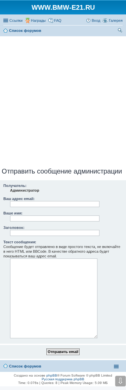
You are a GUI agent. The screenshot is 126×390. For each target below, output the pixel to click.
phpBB (51, 375)
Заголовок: (14, 228)
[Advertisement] (63, 100)
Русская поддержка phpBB (63, 379)
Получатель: (15, 186)
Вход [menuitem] (96, 20)
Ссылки (16, 20)
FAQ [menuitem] (57, 20)
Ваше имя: (13, 213)
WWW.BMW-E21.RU (63, 7)
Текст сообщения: (19, 242)
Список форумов (25, 366)
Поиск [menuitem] (121, 31)
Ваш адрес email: (19, 199)
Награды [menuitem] (38, 20)
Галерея (116, 20)
